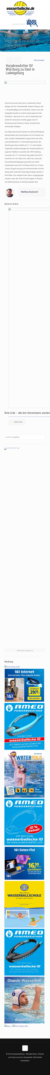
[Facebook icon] (22, 1065)
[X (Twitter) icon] (25, 1065)
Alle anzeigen (39, 60)
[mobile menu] (46, 5)
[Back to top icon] (25, 1048)
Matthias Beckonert (29, 192)
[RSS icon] (28, 1065)
